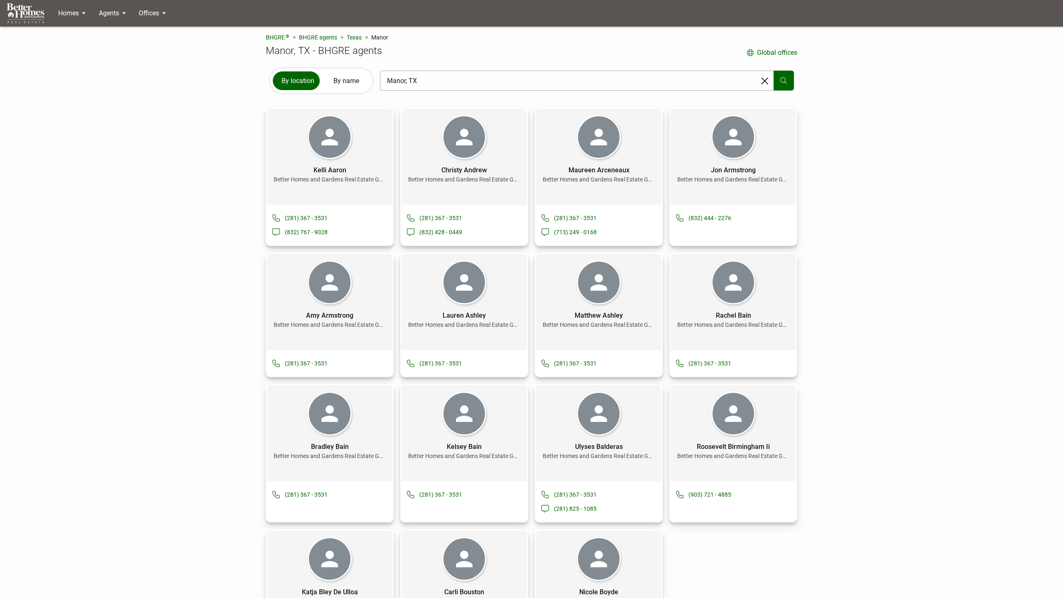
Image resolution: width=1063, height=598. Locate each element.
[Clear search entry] (765, 81)
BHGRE (277, 37)
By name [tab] (346, 81)
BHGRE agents (318, 37)
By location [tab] (298, 81)
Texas (354, 37)
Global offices (777, 52)
